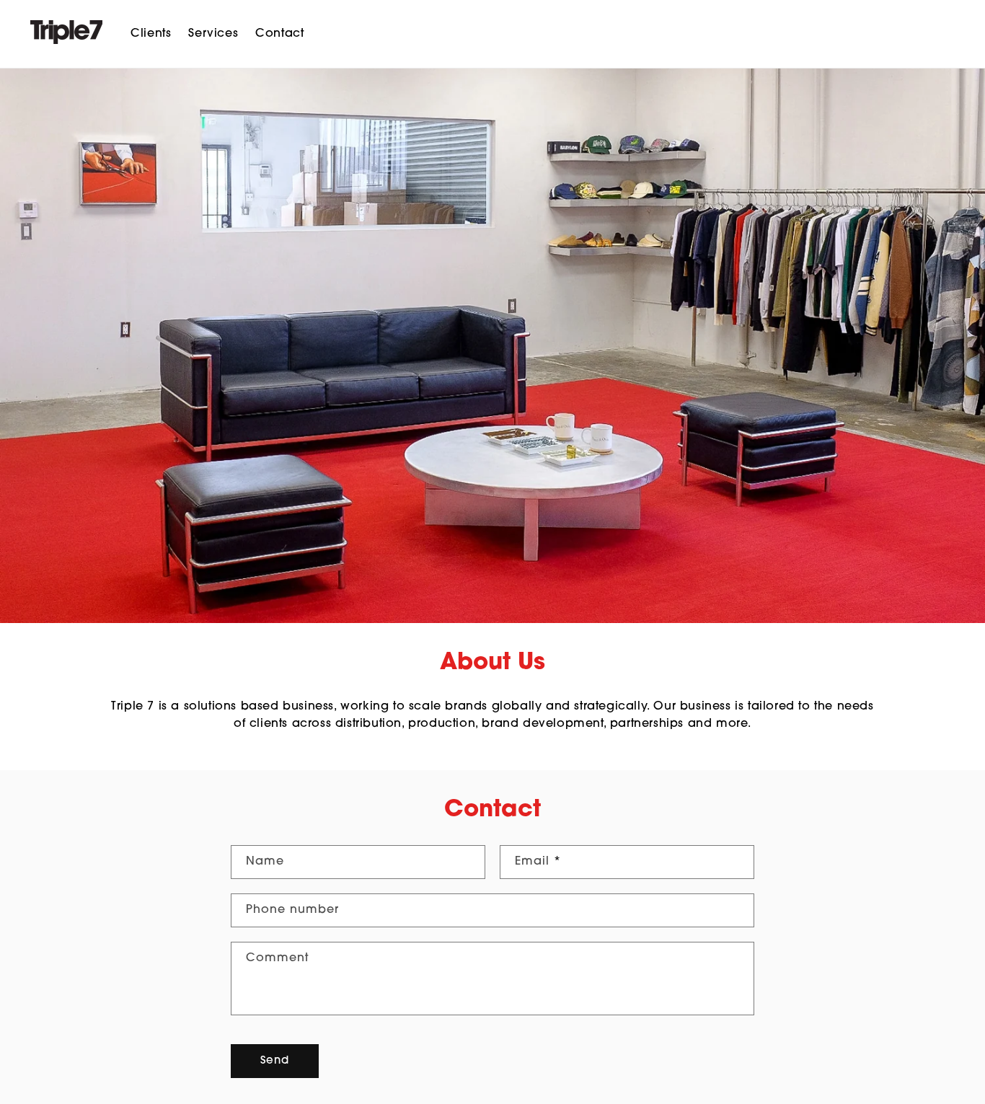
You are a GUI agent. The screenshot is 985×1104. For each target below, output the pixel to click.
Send (274, 1061)
